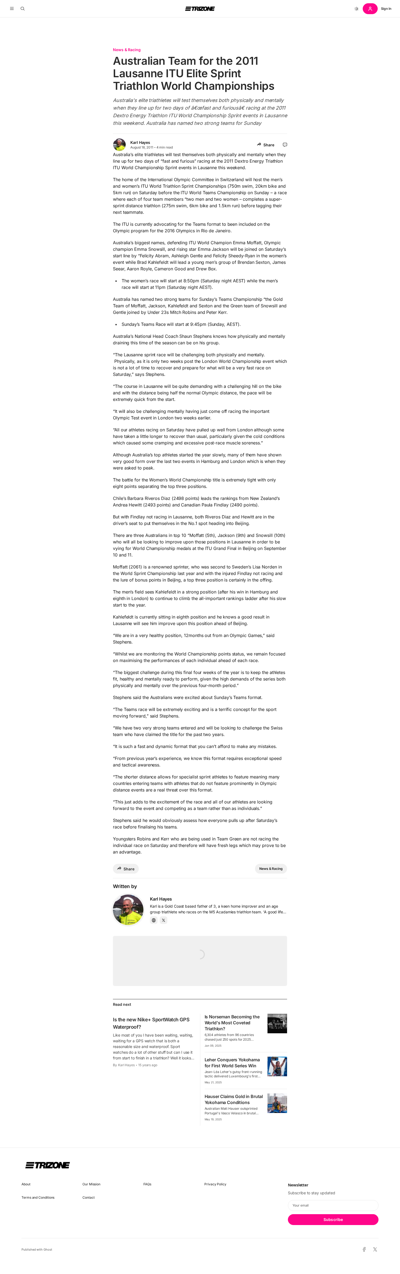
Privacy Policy (215, 1184)
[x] (375, 1249)
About (25, 1184)
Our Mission (91, 1184)
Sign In (386, 9)
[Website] (154, 920)
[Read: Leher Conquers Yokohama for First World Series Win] (277, 1066)
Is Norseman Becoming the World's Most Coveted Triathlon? (232, 1022)
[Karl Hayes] (128, 910)
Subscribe (333, 1219)
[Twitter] (163, 920)
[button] (12, 8)
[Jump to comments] (285, 145)
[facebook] (364, 1249)
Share (268, 145)
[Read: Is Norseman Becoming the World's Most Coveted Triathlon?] (277, 1023)
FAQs (147, 1184)
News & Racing (127, 49)
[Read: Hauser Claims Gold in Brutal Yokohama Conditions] (277, 1103)
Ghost (48, 1249)
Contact (88, 1197)
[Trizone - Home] (200, 8)
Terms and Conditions (37, 1197)
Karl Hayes (140, 142)
